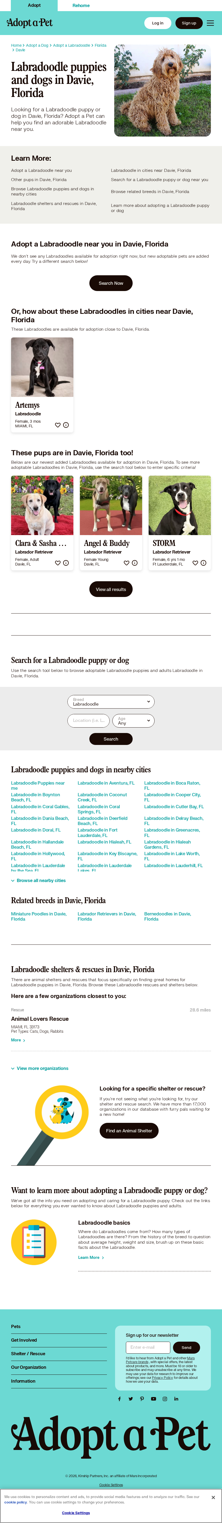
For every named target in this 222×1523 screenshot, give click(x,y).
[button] (57, 425)
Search (111, 738)
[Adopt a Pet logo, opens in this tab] (111, 1442)
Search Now (111, 283)
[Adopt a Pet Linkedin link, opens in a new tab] (176, 1399)
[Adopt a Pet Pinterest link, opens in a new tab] (143, 1399)
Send (186, 1347)
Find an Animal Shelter (129, 1130)
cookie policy (15, 1502)
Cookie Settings (111, 1485)
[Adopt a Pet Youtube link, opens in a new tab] (155, 1399)
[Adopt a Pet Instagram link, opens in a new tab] (166, 1399)
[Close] (213, 1497)
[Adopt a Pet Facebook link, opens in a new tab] (120, 1399)
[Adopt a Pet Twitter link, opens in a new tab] (132, 1399)
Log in (158, 23)
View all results (111, 589)
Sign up (189, 23)
